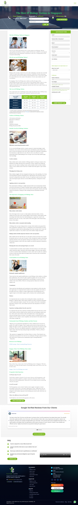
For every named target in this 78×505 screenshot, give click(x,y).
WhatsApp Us (57, 491)
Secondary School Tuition (34, 494)
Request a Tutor (33, 469)
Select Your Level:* (55, 68)
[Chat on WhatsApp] (74, 501)
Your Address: (54, 59)
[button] (9, 420)
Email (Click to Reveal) (58, 472)
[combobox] (61, 70)
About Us (31, 490)
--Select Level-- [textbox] (55, 70)
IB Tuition (31, 497)
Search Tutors (32, 471)
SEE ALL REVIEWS (39, 434)
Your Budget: (54, 81)
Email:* (53, 34)
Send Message (61, 19)
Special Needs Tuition (34, 474)
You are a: (54, 51)
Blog (66, 502)
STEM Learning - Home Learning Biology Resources (20, 344)
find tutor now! (17, 400)
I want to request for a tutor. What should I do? (21, 443)
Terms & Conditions (60, 502)
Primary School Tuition (34, 492)
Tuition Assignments (33, 482)
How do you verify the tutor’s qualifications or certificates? (23, 451)
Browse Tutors (57, 488)
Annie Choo (14, 413)
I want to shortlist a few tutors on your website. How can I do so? (23, 447)
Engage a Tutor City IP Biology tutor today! (18, 369)
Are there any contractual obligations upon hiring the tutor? (22, 454)
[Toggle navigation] (75, 3)
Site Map (70, 502)
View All (11, 459)
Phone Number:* (55, 46)
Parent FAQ (32, 476)
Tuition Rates (32, 473)
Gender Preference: (55, 77)
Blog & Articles (32, 486)
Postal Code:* (54, 55)
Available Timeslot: (55, 86)
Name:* (53, 42)
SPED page (27, 111)
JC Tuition (31, 495)
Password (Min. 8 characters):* (58, 38)
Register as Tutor (33, 481)
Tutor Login (32, 484)
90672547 (23, 18)
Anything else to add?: (56, 92)
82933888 (55, 468)
